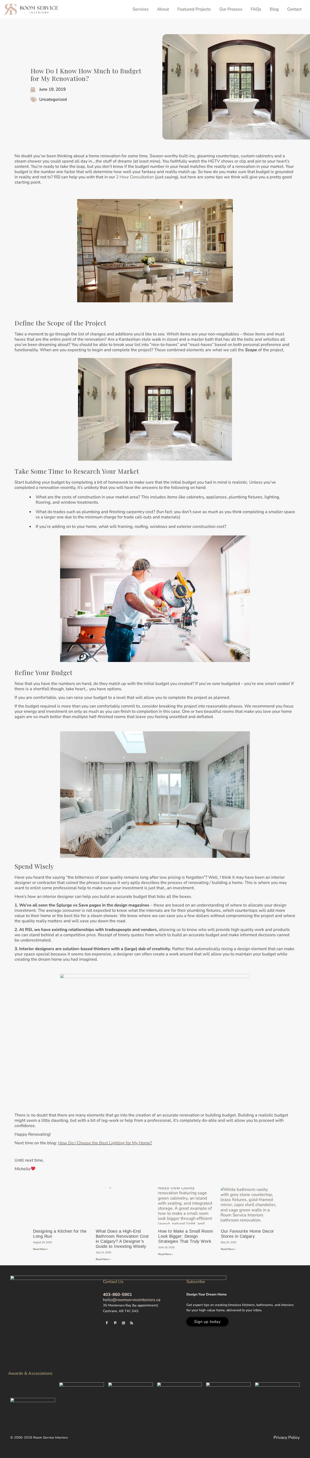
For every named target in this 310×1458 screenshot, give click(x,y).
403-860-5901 (117, 1294)
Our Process (230, 9)
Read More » (40, 1249)
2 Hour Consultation (135, 177)
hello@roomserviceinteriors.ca (131, 1300)
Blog (274, 9)
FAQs (256, 9)
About (163, 9)
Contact (294, 9)
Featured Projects (194, 9)
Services (141, 9)
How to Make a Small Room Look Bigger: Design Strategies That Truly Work (185, 1236)
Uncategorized (53, 99)
